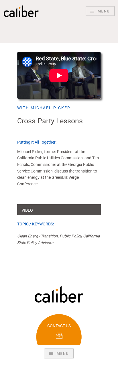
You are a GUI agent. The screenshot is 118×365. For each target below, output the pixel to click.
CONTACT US (59, 326)
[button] (59, 353)
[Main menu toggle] (100, 11)
